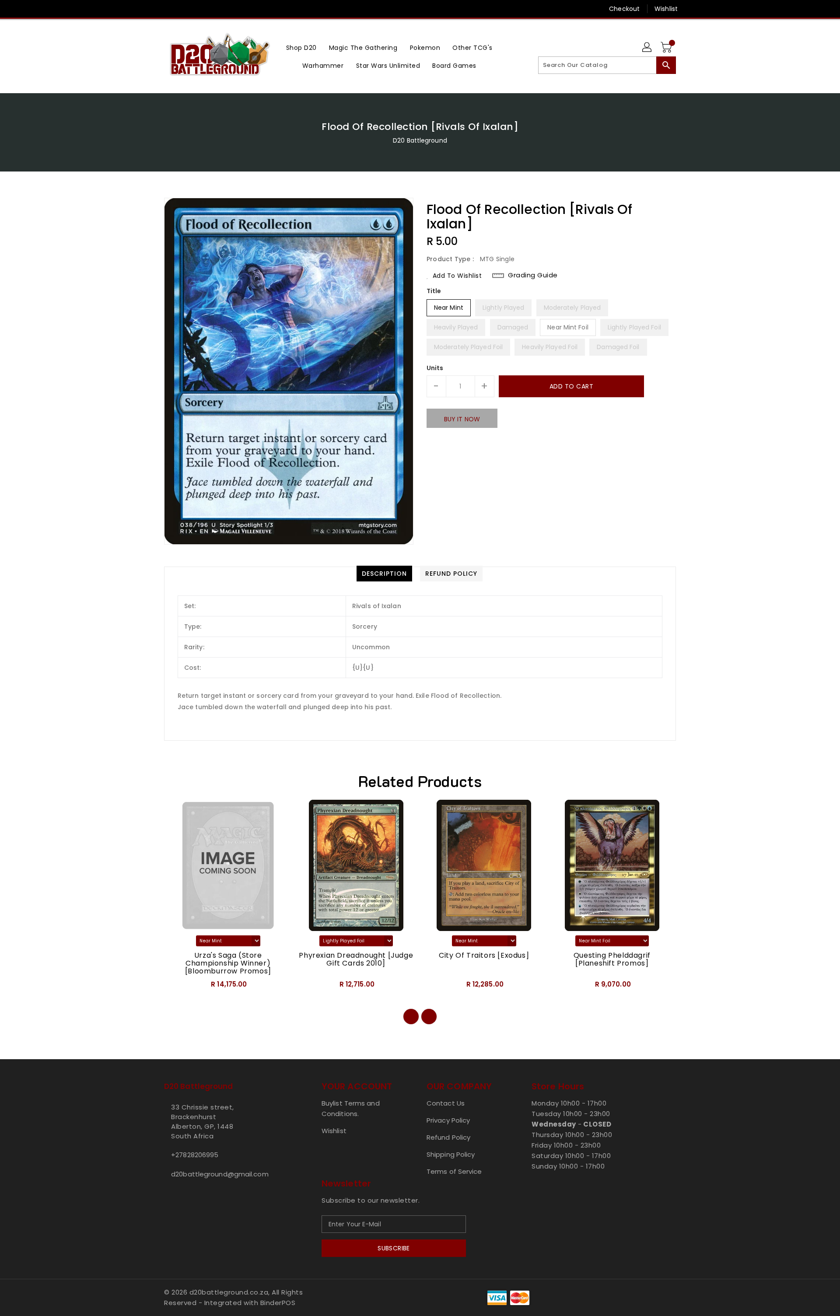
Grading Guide (533, 275)
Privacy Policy (448, 1120)
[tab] (384, 573)
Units (435, 368)
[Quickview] (178, 987)
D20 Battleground (420, 140)
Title (434, 291)
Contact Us (446, 1103)
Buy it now (462, 419)
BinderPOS (278, 1302)
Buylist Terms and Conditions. (351, 1108)
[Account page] (647, 47)
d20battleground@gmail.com (220, 1174)
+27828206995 (194, 1154)
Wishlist (666, 8)
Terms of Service (454, 1171)
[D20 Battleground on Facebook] (151, 8)
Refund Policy (448, 1137)
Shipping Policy (451, 1154)
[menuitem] (301, 47)
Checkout (624, 8)
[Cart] (667, 47)
